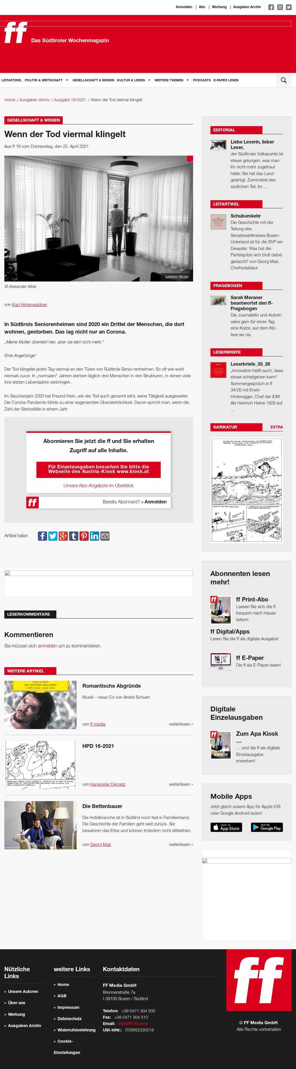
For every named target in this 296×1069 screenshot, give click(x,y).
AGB (62, 996)
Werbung (219, 7)
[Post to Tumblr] (73, 536)
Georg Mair (100, 845)
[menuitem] (11, 80)
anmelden (47, 646)
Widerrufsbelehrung (77, 1030)
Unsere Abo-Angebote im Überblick (99, 486)
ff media (98, 724)
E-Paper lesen (226, 80)
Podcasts (202, 80)
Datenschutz (70, 1019)
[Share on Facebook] (42, 536)
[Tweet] (53, 536)
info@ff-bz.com (133, 1024)
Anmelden (184, 7)
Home (9, 100)
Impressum (68, 1008)
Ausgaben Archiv (247, 7)
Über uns (16, 1003)
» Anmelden (153, 502)
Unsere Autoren (23, 992)
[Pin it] (84, 536)
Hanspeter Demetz (107, 785)
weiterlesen (181, 724)
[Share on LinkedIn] (94, 536)
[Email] (105, 536)
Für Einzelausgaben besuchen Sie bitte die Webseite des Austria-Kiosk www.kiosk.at (98, 469)
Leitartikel (11, 80)
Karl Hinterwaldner (29, 305)
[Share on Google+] (63, 536)
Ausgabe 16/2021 (70, 100)
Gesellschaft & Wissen (93, 80)
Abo (202, 7)
